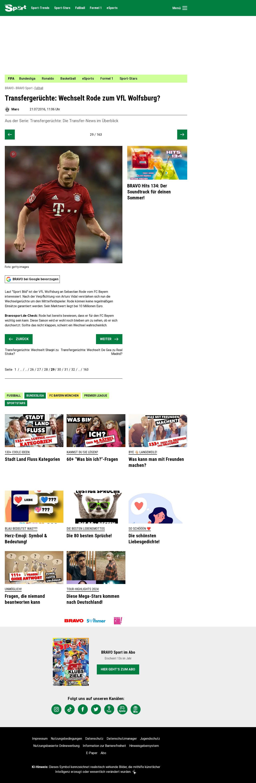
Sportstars (16, 403)
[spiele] (122, 709)
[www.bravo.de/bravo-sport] (15, 8)
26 (32, 369)
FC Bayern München (64, 395)
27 (39, 369)
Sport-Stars (62, 8)
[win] (136, 709)
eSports (112, 8)
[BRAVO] (74, 621)
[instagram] (56, 709)
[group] (93, 79)
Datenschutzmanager (122, 738)
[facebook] (83, 709)
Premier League (95, 395)
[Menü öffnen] (184, 8)
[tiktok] (70, 709)
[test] (109, 709)
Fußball (80, 8)
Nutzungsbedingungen (66, 738)
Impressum (40, 738)
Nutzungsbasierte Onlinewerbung (56, 746)
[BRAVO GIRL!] (118, 621)
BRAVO (9, 88)
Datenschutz (94, 738)
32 (73, 369)
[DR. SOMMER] (96, 621)
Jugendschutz (150, 738)
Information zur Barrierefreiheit (104, 746)
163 (86, 369)
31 (66, 369)
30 (59, 369)
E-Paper (91, 753)
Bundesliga (35, 395)
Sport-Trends (40, 8)
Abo (103, 753)
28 (46, 369)
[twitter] (96, 709)
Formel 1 (96, 8)
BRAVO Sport (24, 88)
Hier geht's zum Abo (118, 669)
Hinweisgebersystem (144, 746)
